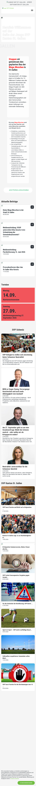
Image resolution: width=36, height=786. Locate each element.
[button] (32, 207)
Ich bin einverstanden (26, 782)
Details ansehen (14, 778)
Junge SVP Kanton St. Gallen (21, 3)
